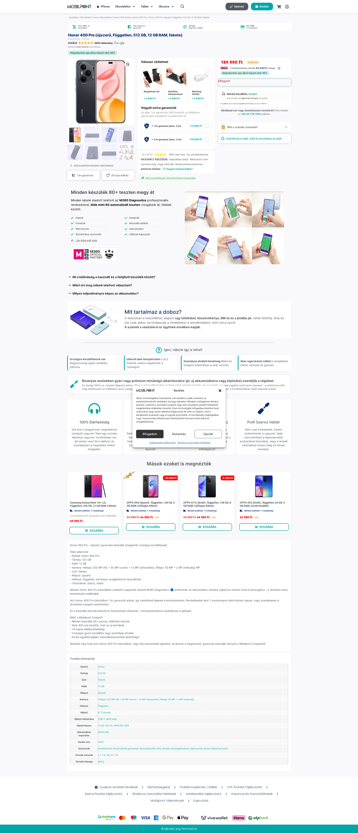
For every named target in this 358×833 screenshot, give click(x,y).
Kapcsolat (201, 800)
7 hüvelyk (106, 712)
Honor (101, 666)
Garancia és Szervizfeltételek (252, 794)
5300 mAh (103, 732)
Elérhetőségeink (158, 787)
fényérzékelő (120, 748)
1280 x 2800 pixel (107, 719)
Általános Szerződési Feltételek (194, 442)
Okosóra (164, 6)
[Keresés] (182, 6)
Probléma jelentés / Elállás (198, 787)
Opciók (208, 434)
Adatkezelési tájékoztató (163, 442)
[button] (220, 390)
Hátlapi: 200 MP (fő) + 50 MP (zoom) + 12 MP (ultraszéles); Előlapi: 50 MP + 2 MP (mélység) (146, 699)
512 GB (102, 673)
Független (103, 706)
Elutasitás (179, 434)
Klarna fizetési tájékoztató (104, 794)
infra (158, 748)
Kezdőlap (73, 17)
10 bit (101, 725)
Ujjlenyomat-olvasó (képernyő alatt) (209, 748)
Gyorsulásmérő (147, 748)
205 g (101, 761)
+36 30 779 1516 (250, 113)
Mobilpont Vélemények (167, 800)
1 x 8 (102, 755)
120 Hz (108, 725)
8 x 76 (114, 755)
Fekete (101, 679)
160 (108, 755)
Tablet (144, 6)
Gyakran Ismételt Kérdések (119, 787)
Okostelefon (123, 6)
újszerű (102, 692)
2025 (100, 742)
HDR (126, 725)
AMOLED (118, 725)
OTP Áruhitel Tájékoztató (244, 787)
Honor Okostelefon (103, 17)
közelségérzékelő (179, 748)
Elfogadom (150, 434)
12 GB (101, 686)
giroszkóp (133, 748)
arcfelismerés (105, 748)
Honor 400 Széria (122, 17)
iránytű (165, 748)
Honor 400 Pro (140, 17)
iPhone (105, 6)
